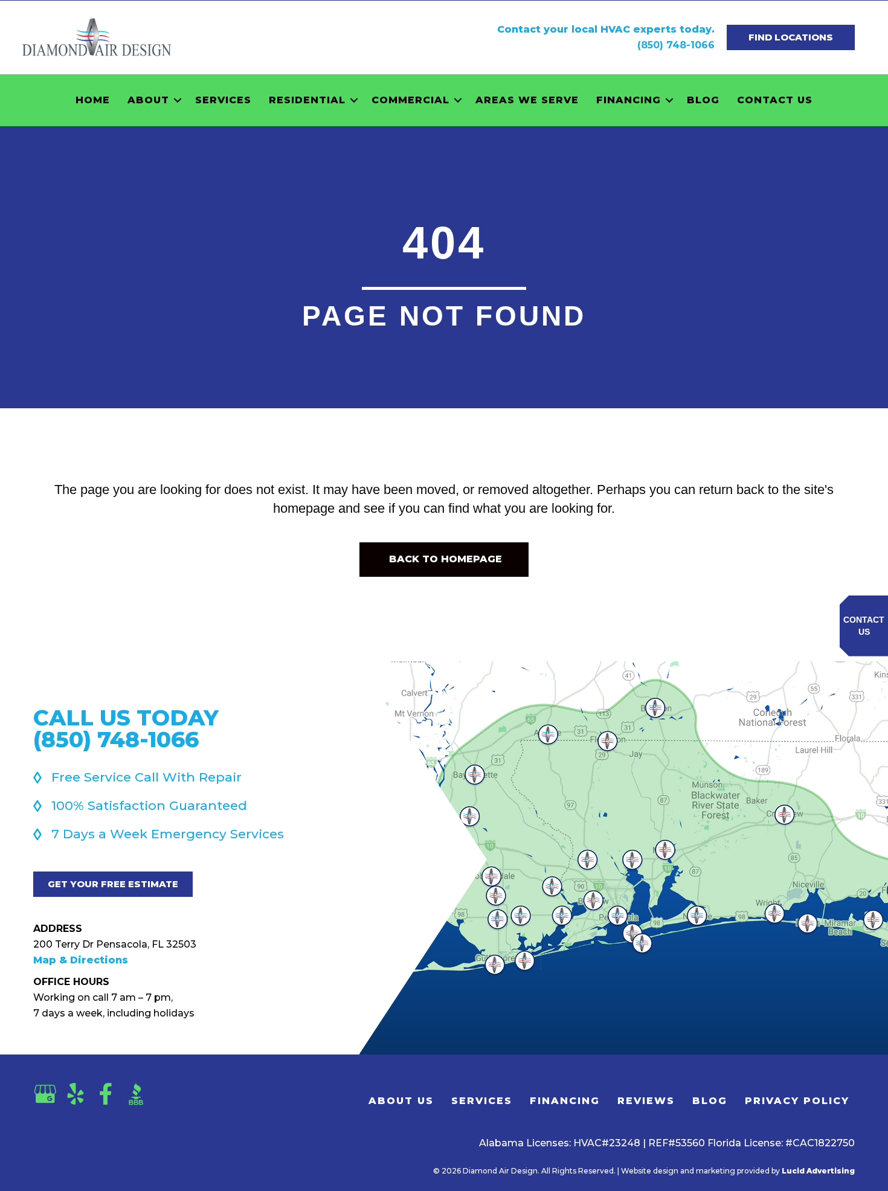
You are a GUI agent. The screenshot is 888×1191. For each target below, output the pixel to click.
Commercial (410, 100)
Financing (628, 100)
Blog (703, 100)
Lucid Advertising (818, 1170)
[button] (177, 100)
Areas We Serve (527, 100)
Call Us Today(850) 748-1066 (126, 728)
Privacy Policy (797, 1100)
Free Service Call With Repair (146, 777)
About (148, 100)
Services (223, 100)
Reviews (646, 1100)
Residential (307, 100)
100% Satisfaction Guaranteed (149, 805)
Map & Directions (80, 960)
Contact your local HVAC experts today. (606, 29)
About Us (401, 1100)
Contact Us (774, 100)
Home (93, 100)
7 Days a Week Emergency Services (167, 833)
